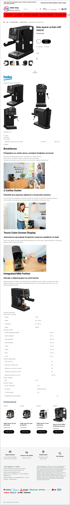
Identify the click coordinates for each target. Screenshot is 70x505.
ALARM (19, 15)
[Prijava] (59, 9)
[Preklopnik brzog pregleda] (15, 413)
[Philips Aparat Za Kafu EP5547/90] (10, 414)
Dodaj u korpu (46, 41)
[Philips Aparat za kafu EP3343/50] (43, 414)
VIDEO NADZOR (32, 15)
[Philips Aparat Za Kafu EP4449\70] (26, 414)
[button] (35, 314)
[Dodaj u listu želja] (15, 410)
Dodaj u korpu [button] (8, 431)
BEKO (37, 53)
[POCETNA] (4, 22)
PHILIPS (6, 406)
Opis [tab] (35, 71)
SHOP (10, 15)
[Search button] (36, 9)
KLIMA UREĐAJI (47, 15)
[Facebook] (65, 9)
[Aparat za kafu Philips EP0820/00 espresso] (59, 415)
